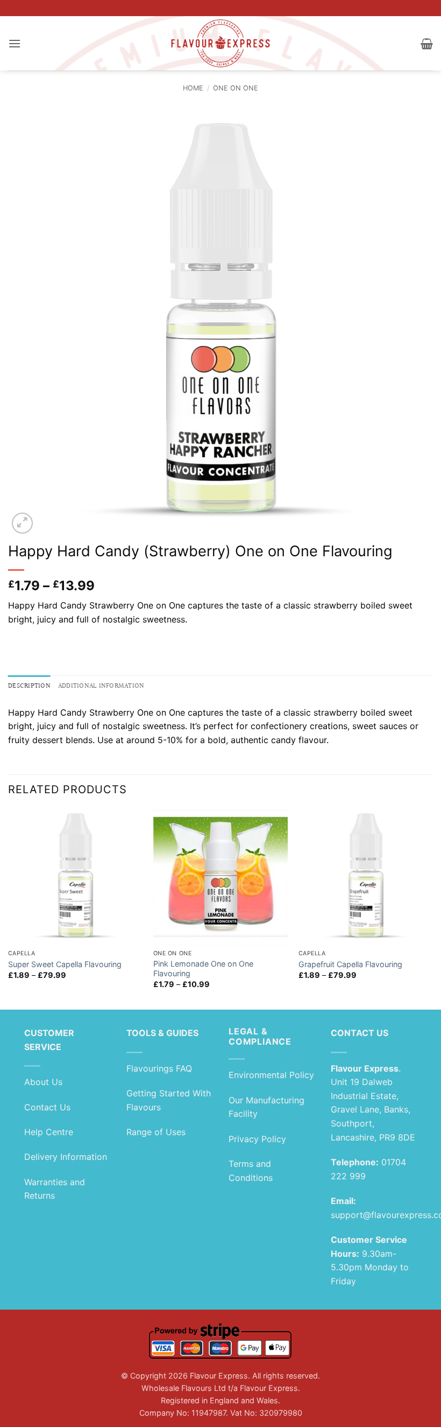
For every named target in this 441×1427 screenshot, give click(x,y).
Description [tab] (29, 686)
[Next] (432, 908)
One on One (235, 88)
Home (193, 88)
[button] (14, 43)
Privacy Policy (257, 1139)
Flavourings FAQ (159, 1068)
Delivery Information (65, 1156)
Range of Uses (156, 1132)
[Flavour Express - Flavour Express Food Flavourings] (220, 43)
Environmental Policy (271, 1074)
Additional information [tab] (101, 686)
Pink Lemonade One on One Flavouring (203, 968)
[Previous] (9, 908)
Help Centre (48, 1132)
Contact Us (47, 1107)
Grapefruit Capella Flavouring (350, 964)
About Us (43, 1081)
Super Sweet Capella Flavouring (65, 964)
